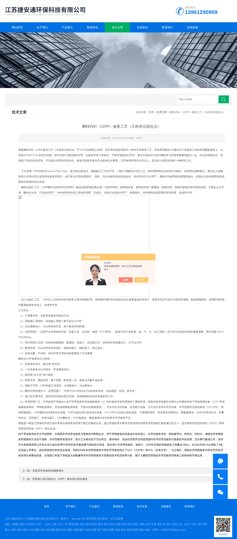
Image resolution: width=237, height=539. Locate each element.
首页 (46, 506)
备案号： (65, 518)
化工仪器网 (116, 518)
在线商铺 (192, 27)
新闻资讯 (92, 27)
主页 (151, 112)
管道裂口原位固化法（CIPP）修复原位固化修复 (60, 478)
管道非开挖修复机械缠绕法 (48, 470)
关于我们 (42, 27)
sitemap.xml (78, 518)
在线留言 (142, 27)
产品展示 (67, 27)
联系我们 (167, 27)
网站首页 (17, 27)
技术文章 (117, 27)
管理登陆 (91, 518)
